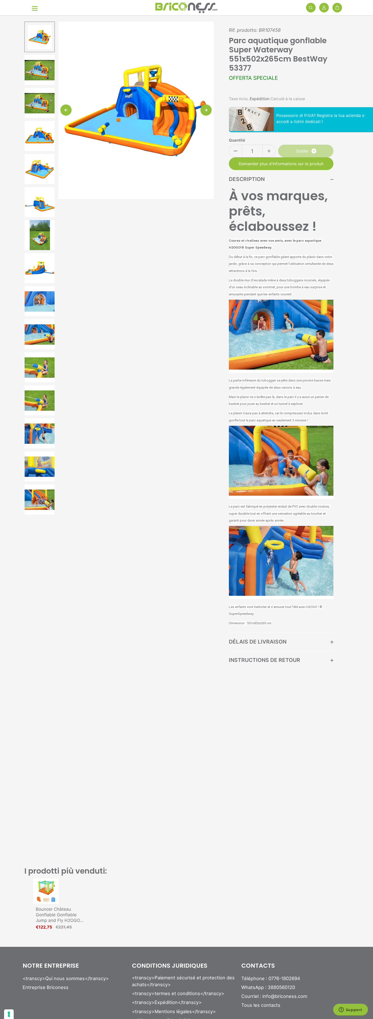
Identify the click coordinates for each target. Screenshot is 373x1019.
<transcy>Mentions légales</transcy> (174, 1011)
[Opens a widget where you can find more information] (350, 1010)
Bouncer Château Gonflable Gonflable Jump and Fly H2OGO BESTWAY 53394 (58, 915)
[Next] (206, 110)
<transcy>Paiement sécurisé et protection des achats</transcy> (183, 981)
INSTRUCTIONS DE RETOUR (264, 660)
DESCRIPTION (247, 179)
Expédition (259, 98)
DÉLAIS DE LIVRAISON (257, 641)
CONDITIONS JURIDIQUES (169, 966)
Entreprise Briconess (46, 987)
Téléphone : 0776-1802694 (270, 978)
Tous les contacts (260, 1005)
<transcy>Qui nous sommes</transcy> (66, 978)
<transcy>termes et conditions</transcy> (178, 993)
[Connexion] (324, 7)
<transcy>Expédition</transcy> (167, 1002)
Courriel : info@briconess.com (274, 996)
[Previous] (66, 110)
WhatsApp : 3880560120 (268, 987)
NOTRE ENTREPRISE (51, 966)
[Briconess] (186, 7)
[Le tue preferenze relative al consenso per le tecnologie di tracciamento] (9, 1014)
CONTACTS (258, 966)
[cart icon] (337, 7)
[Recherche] (311, 7)
